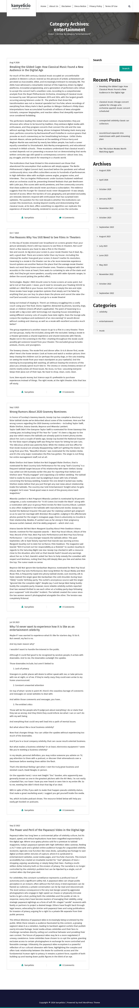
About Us (53, 6)
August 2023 (104, 236)
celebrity (103, 312)
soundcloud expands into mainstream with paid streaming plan (114, 136)
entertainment (106, 321)
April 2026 (103, 180)
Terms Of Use (111, 6)
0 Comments (68, 217)
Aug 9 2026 (15, 62)
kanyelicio (29, 217)
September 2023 (106, 227)
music (102, 330)
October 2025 (105, 189)
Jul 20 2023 (14, 622)
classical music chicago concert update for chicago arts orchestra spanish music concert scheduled (114, 106)
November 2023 (106, 208)
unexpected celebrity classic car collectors (114, 122)
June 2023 (103, 255)
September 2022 (106, 293)
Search (97, 60)
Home (43, 6)
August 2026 (105, 170)
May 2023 (103, 265)
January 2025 (105, 198)
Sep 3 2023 (14, 407)
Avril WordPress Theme (89, 1002)
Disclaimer (66, 6)
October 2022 (105, 284)
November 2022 (106, 274)
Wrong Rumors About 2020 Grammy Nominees (38, 411)
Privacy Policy (95, 6)
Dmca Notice (80, 6)
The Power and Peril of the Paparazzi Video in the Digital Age (47, 830)
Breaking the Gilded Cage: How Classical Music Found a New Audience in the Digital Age (113, 89)
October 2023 (105, 217)
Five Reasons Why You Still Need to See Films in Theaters (45, 237)
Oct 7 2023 (14, 233)
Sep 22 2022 (15, 825)
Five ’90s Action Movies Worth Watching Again (112, 150)
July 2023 (103, 246)
